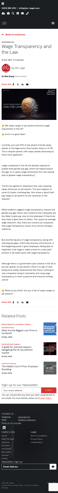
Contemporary (8, 42)
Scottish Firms (8, 327)
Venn (54, 483)
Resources (6, 452)
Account (5, 455)
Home (4, 435)
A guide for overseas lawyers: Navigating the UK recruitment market (17, 350)
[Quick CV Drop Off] (3, 13)
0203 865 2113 (9, 8)
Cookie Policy (36, 442)
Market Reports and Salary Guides (16, 324)
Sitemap (5, 488)
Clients (5, 458)
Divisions (6, 445)
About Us (5, 442)
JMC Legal (20, 68)
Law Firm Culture (9, 363)
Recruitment (21, 76)
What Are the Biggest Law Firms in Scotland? (19, 332)
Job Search (6, 448)
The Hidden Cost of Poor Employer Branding (20, 368)
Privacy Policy (44, 398)
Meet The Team (8, 439)
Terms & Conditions (39, 435)
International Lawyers (11, 344)
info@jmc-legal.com (29, 8)
